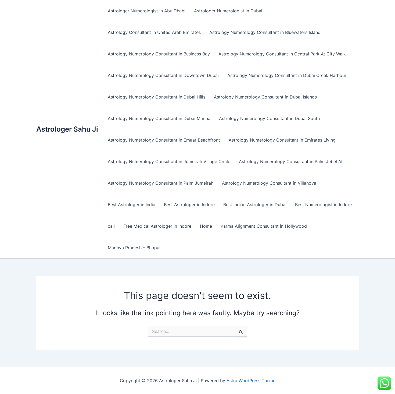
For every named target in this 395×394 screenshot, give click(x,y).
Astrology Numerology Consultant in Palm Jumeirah (160, 183)
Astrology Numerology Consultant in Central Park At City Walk (282, 54)
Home (206, 226)
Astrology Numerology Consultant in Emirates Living (282, 140)
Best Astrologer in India (131, 204)
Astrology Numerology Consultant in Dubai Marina (159, 118)
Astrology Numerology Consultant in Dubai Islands (265, 97)
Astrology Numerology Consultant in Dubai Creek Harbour (286, 75)
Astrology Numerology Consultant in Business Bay (159, 54)
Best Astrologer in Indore (189, 204)
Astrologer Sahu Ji (67, 129)
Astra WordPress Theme (251, 380)
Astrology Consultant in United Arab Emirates (154, 32)
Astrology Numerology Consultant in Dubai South (269, 118)
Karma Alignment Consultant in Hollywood (264, 226)
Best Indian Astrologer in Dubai (254, 204)
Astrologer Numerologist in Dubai (228, 10)
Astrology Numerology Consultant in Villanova (269, 183)
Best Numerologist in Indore (323, 204)
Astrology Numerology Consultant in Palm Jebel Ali (291, 161)
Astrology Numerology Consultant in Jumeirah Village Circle (169, 161)
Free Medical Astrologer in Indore (157, 226)
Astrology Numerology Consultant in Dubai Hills (156, 97)
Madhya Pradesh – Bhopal (134, 247)
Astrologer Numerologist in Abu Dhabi (146, 10)
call (111, 226)
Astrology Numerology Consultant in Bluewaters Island (265, 32)
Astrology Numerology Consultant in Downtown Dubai (163, 75)
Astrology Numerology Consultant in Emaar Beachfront (164, 140)
